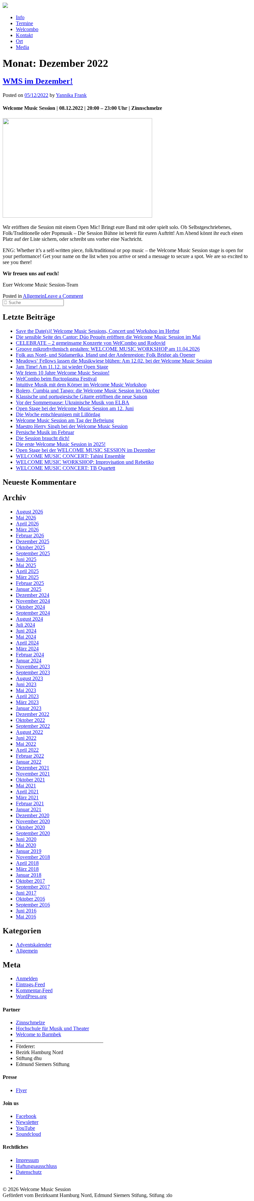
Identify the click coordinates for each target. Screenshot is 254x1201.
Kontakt (24, 35)
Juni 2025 (26, 559)
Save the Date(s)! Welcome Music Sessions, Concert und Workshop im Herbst (97, 331)
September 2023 (33, 672)
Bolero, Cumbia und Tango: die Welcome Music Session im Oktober (87, 390)
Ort (19, 41)
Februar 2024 (30, 654)
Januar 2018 (28, 875)
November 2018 (33, 857)
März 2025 (27, 577)
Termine (24, 23)
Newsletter (27, 1122)
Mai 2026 (26, 517)
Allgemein (34, 296)
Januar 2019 (28, 851)
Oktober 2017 (30, 881)
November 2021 (33, 774)
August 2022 (29, 732)
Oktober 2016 (30, 899)
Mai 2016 (26, 916)
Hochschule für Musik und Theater (52, 1028)
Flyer (21, 1090)
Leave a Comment (64, 296)
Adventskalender (33, 945)
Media (22, 47)
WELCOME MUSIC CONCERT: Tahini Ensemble (70, 456)
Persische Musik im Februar (45, 432)
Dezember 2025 (32, 541)
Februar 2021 (30, 803)
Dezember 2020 (32, 815)
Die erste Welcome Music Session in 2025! (61, 444)
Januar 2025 (28, 589)
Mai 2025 (26, 565)
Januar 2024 (28, 660)
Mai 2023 (26, 690)
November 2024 (33, 601)
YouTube (25, 1128)
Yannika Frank (71, 95)
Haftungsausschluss (36, 1166)
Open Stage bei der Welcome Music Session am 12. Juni (75, 408)
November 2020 (33, 821)
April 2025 (27, 571)
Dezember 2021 (32, 768)
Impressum (27, 1160)
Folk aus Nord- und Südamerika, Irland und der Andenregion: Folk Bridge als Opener (105, 355)
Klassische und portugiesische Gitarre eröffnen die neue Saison (81, 396)
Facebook (26, 1116)
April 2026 (27, 523)
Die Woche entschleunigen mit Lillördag (58, 414)
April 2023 (27, 696)
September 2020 (33, 833)
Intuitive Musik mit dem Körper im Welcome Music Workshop (81, 384)
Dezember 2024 (32, 595)
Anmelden (27, 978)
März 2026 (27, 529)
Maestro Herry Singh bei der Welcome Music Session (72, 426)
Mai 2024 (26, 637)
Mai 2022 (26, 744)
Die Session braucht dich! (42, 438)
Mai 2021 (26, 785)
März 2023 (27, 702)
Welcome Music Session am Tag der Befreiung (65, 420)
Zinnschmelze (30, 1022)
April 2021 (27, 791)
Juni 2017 (26, 893)
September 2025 (33, 553)
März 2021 (27, 797)
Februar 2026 (30, 535)
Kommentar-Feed (34, 990)
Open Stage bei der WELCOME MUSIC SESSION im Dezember (85, 450)
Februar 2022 (30, 756)
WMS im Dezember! (38, 81)
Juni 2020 (26, 839)
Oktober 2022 (30, 720)
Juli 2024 (25, 625)
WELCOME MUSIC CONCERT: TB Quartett (65, 468)
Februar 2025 (30, 583)
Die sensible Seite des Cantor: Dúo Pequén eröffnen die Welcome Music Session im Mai (108, 337)
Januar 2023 (28, 708)
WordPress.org (31, 996)
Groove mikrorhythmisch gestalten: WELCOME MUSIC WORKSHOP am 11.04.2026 (108, 349)
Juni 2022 (26, 738)
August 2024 (29, 619)
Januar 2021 (28, 809)
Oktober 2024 (30, 607)
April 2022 (27, 750)
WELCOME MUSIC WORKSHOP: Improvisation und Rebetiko (85, 462)
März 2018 (27, 869)
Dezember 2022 (32, 714)
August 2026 (29, 511)
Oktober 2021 (30, 779)
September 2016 (33, 905)
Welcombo (27, 29)
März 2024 (27, 648)
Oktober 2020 (30, 827)
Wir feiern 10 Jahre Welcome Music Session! (62, 373)
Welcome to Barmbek (38, 1034)
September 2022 (33, 726)
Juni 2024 (26, 631)
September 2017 (33, 887)
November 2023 (33, 666)
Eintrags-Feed (30, 984)
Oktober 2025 (30, 547)
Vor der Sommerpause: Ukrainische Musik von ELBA (72, 402)
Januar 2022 (28, 762)
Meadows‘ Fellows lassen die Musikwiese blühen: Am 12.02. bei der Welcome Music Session (114, 361)
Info (20, 17)
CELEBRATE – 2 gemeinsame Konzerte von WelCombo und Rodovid (90, 343)
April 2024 (27, 642)
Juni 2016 (26, 910)
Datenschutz (29, 1172)
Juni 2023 (26, 684)
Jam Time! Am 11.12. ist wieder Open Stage (62, 367)
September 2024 (33, 613)
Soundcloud (28, 1134)
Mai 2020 (26, 845)
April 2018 (27, 863)
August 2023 (29, 678)
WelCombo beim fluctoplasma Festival (56, 378)
